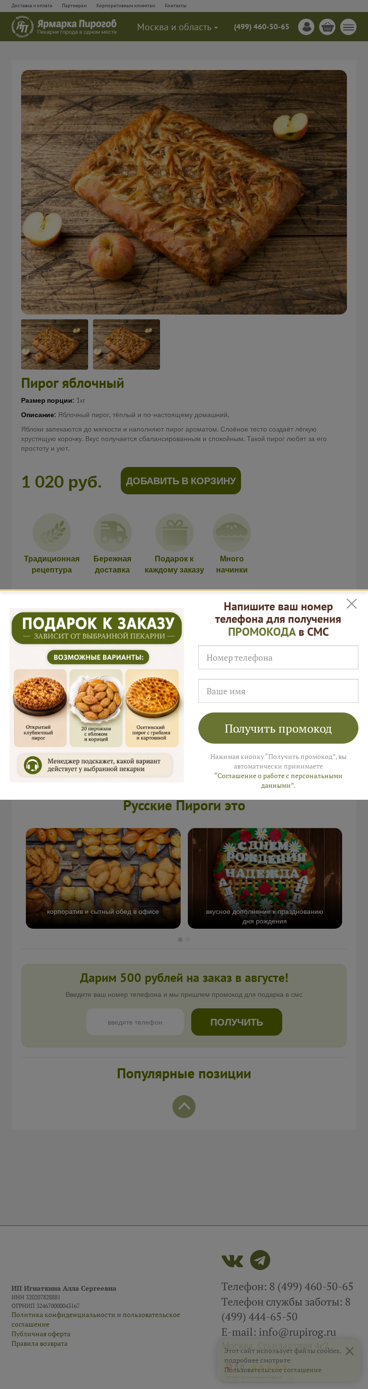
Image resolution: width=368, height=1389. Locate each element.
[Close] (352, 603)
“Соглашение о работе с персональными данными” (278, 780)
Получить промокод (278, 728)
